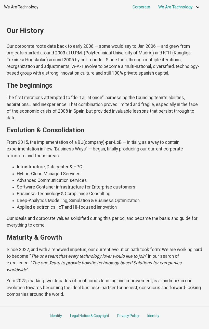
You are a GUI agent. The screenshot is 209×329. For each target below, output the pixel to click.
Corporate (141, 7)
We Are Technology (21, 7)
